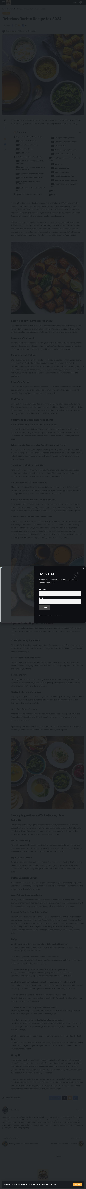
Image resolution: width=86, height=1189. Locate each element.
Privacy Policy (36, 1184)
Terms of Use (50, 1184)
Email (41, 598)
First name (43, 589)
